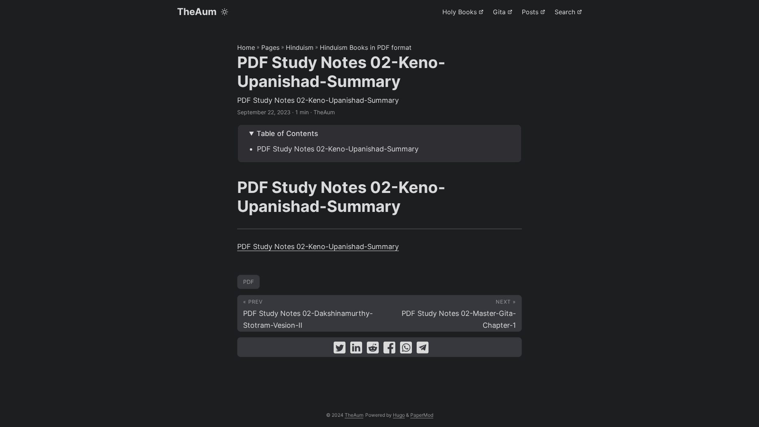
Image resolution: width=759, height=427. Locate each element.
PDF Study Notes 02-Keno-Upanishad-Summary (338, 149)
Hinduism (299, 47)
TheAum (197, 11)
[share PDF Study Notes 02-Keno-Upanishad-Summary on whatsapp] (406, 349)
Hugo (399, 415)
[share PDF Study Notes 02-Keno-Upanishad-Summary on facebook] (389, 349)
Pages (270, 47)
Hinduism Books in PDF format (366, 47)
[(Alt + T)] (224, 12)
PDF (248, 281)
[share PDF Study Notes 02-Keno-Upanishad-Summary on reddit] (373, 349)
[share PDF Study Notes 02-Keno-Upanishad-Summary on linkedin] (356, 349)
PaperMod (421, 415)
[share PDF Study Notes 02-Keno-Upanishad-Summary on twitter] (340, 349)
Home (246, 47)
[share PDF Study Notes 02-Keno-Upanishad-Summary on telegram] (423, 349)
